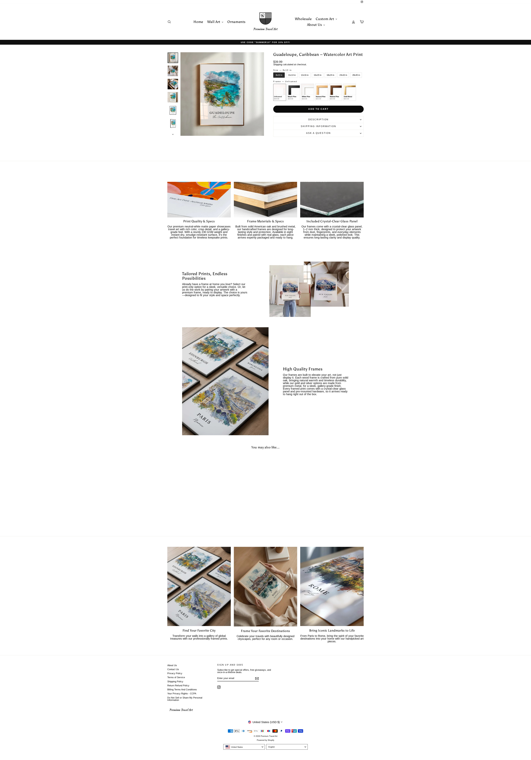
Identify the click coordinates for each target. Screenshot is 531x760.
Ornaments (236, 22)
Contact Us (173, 669)
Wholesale (303, 19)
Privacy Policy (174, 673)
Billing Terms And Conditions (182, 689)
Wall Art (214, 22)
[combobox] (244, 747)
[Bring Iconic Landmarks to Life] (332, 586)
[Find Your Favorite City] (199, 586)
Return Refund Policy (178, 685)
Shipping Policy (175, 681)
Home (198, 22)
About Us (315, 25)
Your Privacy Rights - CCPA (181, 693)
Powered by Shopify (265, 740)
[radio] (279, 75)
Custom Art (325, 19)
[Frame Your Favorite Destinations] (265, 586)
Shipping (277, 64)
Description (318, 119)
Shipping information (318, 126)
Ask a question (318, 133)
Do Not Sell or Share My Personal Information (184, 698)
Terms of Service (176, 677)
